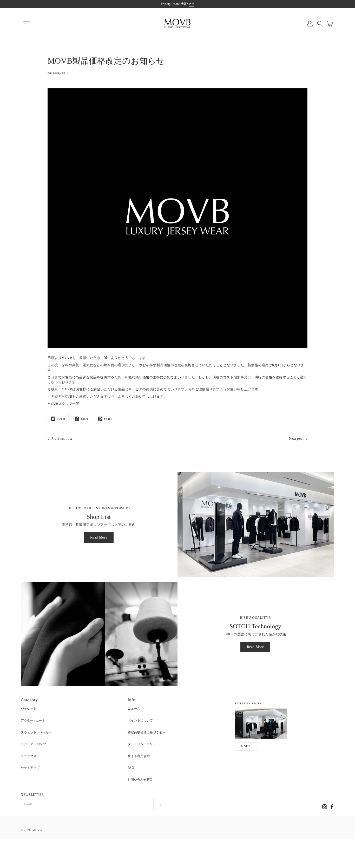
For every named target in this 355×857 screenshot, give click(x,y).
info (191, 3)
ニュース (134, 708)
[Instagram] (324, 806)
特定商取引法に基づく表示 (146, 732)
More (246, 746)
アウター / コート (33, 720)
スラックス (29, 756)
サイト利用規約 (139, 756)
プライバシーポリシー (143, 744)
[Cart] (330, 23)
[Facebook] (332, 806)
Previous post (61, 438)
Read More (98, 537)
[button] (320, 23)
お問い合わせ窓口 (140, 779)
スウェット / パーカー (36, 732)
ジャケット (29, 708)
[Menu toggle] (26, 23)
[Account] (310, 23)
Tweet (61, 418)
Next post (296, 438)
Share (85, 418)
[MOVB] (177, 24)
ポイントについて (140, 720)
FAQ (131, 768)
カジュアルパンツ (33, 744)
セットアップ (30, 768)
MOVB (37, 830)
